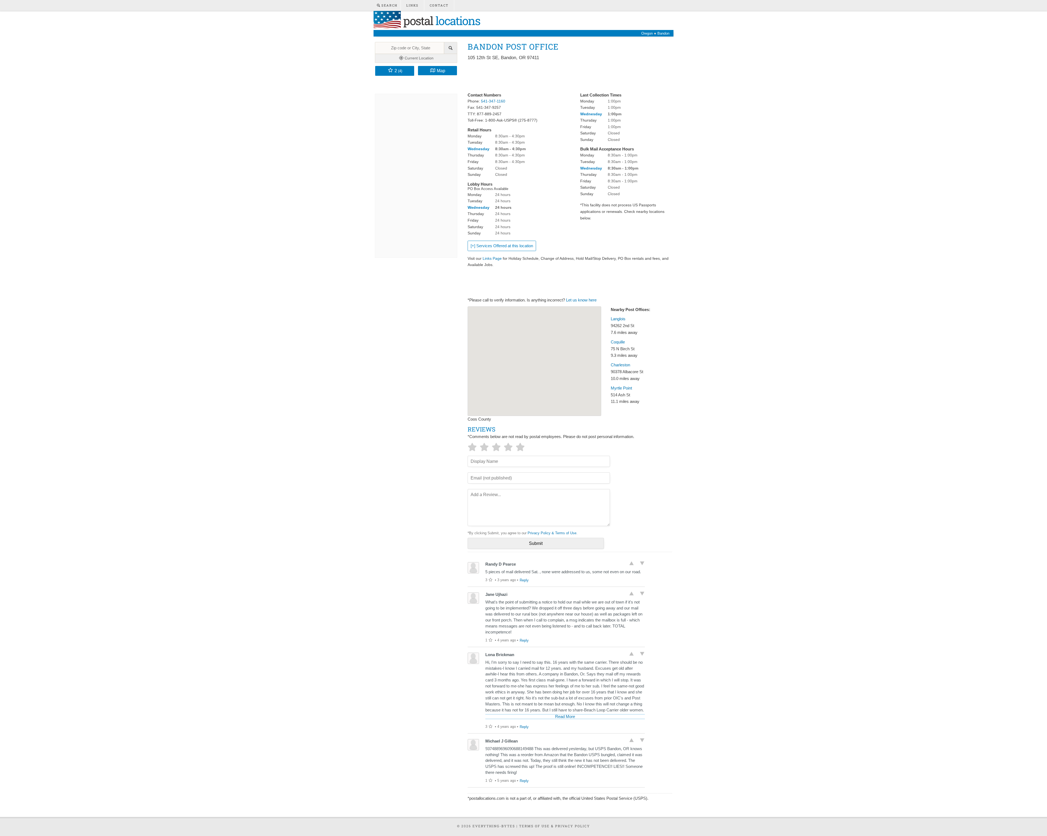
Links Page (492, 258)
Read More (565, 716)
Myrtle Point (621, 388)
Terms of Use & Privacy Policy (554, 826)
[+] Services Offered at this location (502, 246)
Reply (524, 580)
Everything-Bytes (494, 826)
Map (441, 70)
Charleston (620, 365)
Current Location (419, 58)
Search (389, 5)
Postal (440, 20)
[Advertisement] (567, 77)
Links (412, 5)
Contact (439, 5)
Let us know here (581, 300)
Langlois (618, 319)
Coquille (618, 342)
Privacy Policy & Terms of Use (552, 533)
